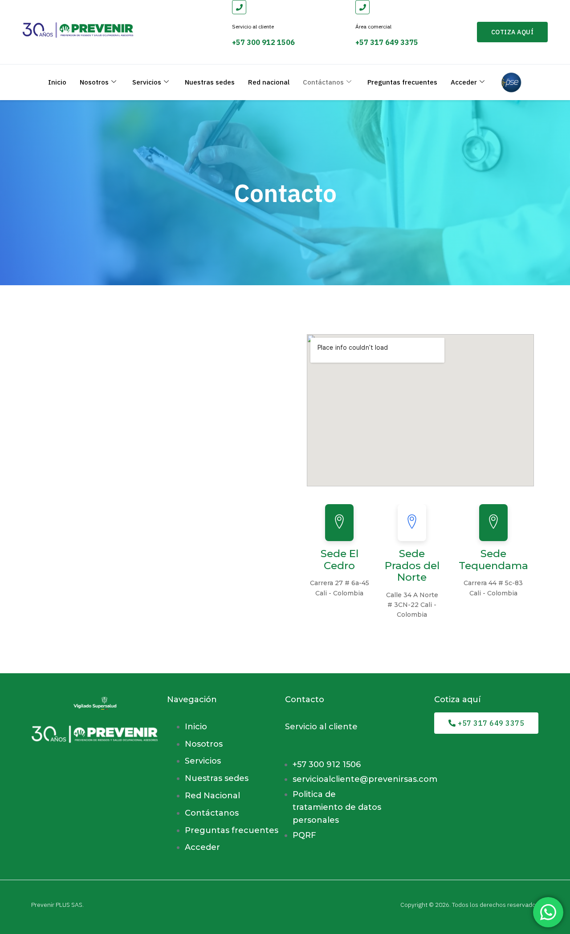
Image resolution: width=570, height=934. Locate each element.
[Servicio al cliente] (239, 7)
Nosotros (94, 82)
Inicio (57, 82)
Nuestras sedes (210, 82)
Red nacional (268, 82)
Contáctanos (323, 82)
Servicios (146, 82)
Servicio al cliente (253, 26)
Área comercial (373, 26)
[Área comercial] (362, 7)
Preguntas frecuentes (402, 82)
